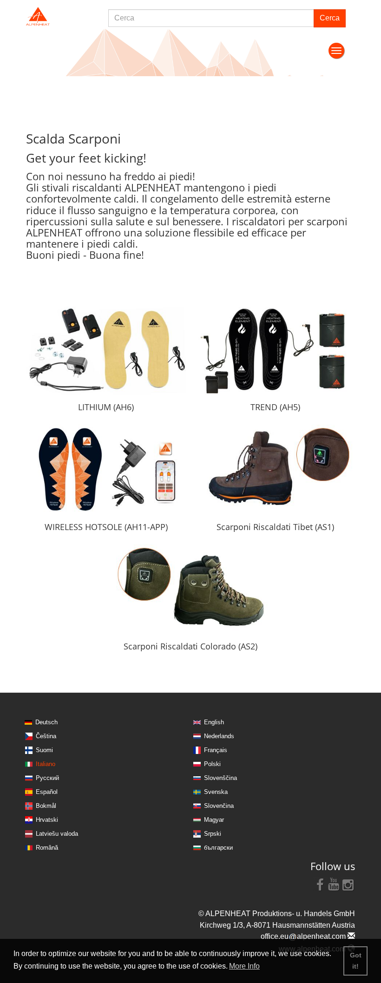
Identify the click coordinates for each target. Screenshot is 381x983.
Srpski (212, 833)
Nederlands (219, 736)
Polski (212, 763)
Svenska (216, 791)
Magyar (214, 819)
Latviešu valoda (57, 833)
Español (47, 791)
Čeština (46, 736)
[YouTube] (334, 884)
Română (47, 847)
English (214, 722)
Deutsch (46, 722)
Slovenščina (220, 777)
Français (215, 750)
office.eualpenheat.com (304, 936)
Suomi (44, 750)
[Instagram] (348, 884)
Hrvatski (47, 819)
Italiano (45, 763)
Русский (47, 777)
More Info (244, 966)
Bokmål (46, 805)
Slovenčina (219, 805)
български (218, 847)
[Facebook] (320, 884)
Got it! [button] (355, 960)
